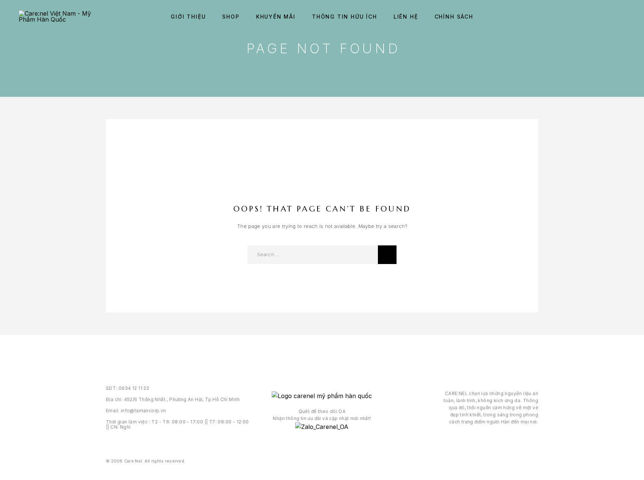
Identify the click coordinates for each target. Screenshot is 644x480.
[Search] (605, 17)
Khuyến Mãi (276, 17)
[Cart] (622, 16)
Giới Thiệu (188, 17)
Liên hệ (406, 17)
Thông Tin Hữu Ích (344, 17)
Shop (230, 17)
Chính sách (454, 17)
